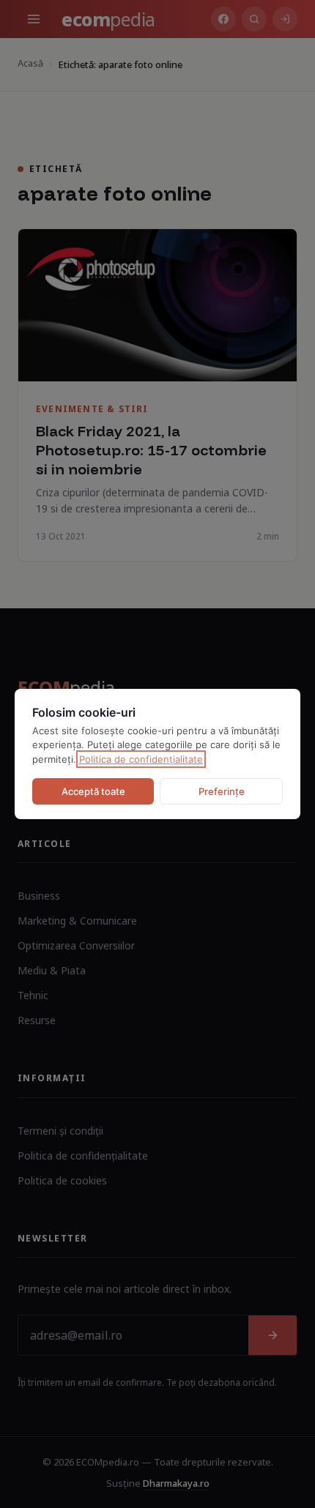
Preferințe (222, 791)
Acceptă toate (93, 791)
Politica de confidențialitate (141, 759)
